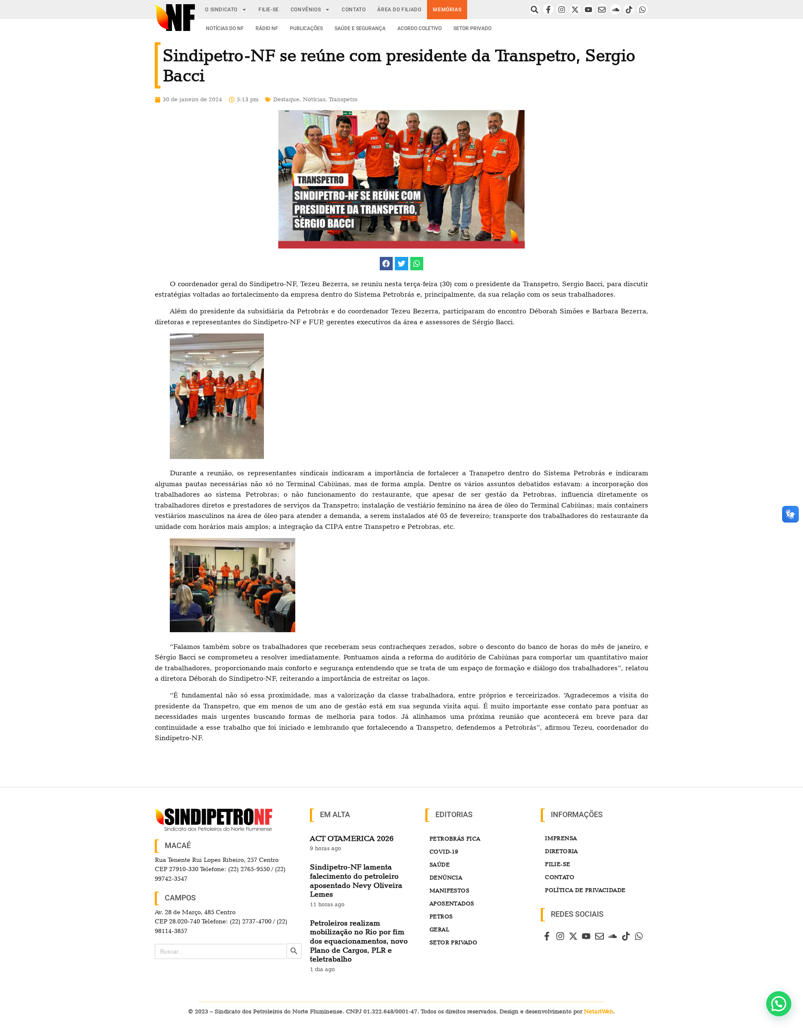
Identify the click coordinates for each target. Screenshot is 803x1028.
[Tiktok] (629, 9)
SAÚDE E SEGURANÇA (360, 28)
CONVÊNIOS (306, 10)
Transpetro (343, 99)
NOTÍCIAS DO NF (225, 28)
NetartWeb (598, 1011)
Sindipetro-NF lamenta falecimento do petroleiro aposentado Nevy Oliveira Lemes (356, 880)
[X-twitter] (575, 9)
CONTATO (354, 10)
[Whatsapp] (642, 9)
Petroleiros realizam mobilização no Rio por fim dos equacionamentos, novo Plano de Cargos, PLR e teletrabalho (359, 940)
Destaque (286, 99)
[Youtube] (588, 9)
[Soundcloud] (615, 9)
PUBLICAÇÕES (306, 28)
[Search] (534, 9)
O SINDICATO (221, 10)
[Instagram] (561, 9)
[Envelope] (602, 9)
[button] (386, 263)
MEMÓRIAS (447, 10)
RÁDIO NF (267, 28)
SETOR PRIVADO (472, 28)
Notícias (314, 99)
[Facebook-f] (548, 9)
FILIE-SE (268, 10)
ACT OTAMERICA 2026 (352, 838)
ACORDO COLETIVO (419, 28)
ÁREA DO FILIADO (399, 10)
